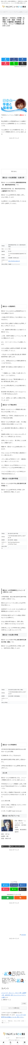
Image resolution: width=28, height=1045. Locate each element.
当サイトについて (20, 1037)
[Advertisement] (14, 42)
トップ (7, 1037)
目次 (12, 171)
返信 (24, 1003)
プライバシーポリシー (14, 1040)
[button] (22, 63)
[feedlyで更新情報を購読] (7, 897)
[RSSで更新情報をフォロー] (20, 897)
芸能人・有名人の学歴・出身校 (17, 846)
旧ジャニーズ (6, 846)
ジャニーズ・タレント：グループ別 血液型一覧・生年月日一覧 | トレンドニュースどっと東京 (13, 995)
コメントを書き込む (14, 1008)
